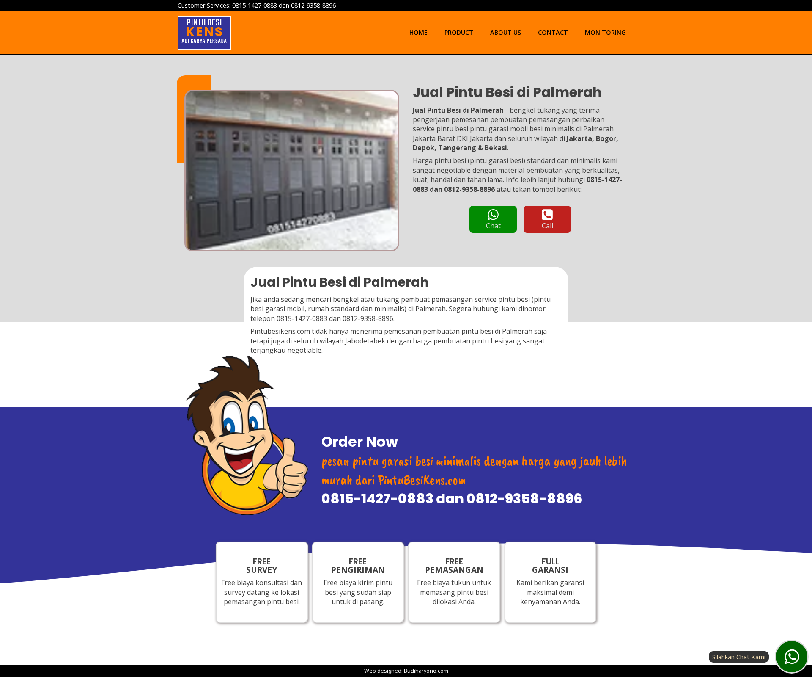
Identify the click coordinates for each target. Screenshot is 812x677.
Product (458, 32)
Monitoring (605, 32)
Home (418, 32)
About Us (505, 32)
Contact (553, 32)
